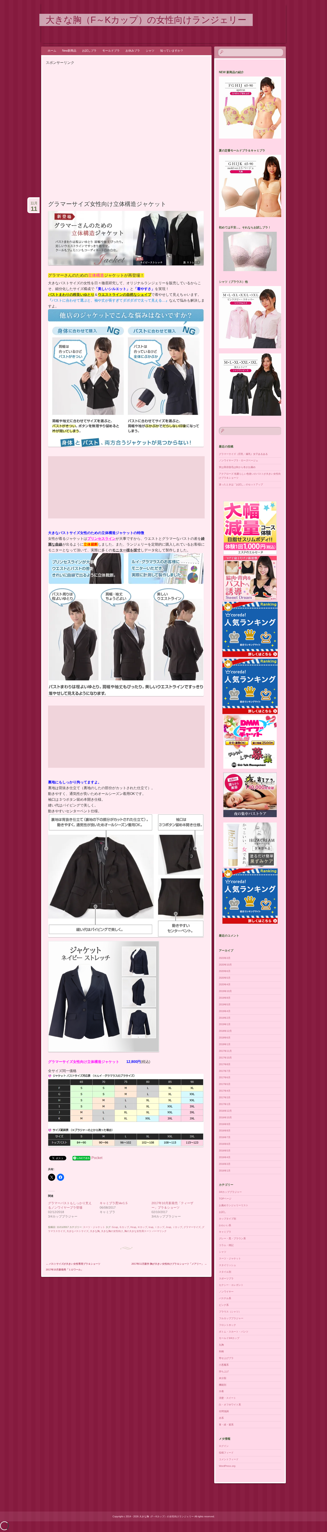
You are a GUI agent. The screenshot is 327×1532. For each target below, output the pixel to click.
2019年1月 (224, 1024)
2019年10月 (225, 991)
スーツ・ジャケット (94, 1227)
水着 (221, 1391)
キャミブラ (225, 1231)
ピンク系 (224, 1305)
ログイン (224, 1446)
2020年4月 (224, 984)
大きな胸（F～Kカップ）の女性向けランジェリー (146, 20)
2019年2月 (224, 1017)
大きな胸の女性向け (112, 1231)
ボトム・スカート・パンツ (233, 1331)
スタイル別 (225, 1271)
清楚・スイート (227, 1398)
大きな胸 (95, 1231)
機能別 (222, 1384)
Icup (151, 1227)
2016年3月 (224, 1164)
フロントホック (227, 1325)
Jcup (168, 1227)
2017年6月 (224, 1077)
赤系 (221, 1418)
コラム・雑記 (226, 1245)
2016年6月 (224, 1144)
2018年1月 (224, 1044)
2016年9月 (224, 1124)
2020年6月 (224, 971)
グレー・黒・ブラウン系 (232, 1238)
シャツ (150, 50)
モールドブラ (111, 50)
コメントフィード (228, 1459)
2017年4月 (224, 1090)
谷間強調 (224, 1411)
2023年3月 (224, 958)
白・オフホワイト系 (230, 1404)
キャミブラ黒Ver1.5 (113, 1203)
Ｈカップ (142, 1227)
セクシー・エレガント (231, 1285)
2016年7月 (224, 1137)
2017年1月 (224, 1104)
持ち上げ (224, 1371)
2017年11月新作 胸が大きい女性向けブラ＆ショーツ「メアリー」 (169, 1263)
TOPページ (225, 1198)
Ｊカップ (177, 1227)
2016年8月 (224, 1130)
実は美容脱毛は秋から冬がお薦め (237, 467)
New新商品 (69, 50)
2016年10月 (225, 1117)
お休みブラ (132, 50)
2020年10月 (225, 964)
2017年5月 (224, 1084)
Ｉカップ (159, 1227)
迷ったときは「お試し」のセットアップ (241, 484)
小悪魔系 (224, 1364)
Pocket (96, 1158)
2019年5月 (224, 1004)
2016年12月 (225, 1110)
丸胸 (221, 1344)
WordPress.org (227, 1466)
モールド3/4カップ (229, 1338)
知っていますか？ (171, 50)
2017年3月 (224, 1097)
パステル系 (225, 1298)
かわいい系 (225, 1225)
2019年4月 (224, 1011)
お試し (222, 1212)
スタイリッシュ (227, 1265)
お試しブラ (89, 50)
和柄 (221, 1351)
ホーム (52, 50)
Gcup (115, 1227)
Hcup (133, 1227)
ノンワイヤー (226, 1291)
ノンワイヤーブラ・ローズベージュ (238, 460)
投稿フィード (226, 1452)
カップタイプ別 (227, 1218)
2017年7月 (224, 1071)
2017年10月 (225, 1057)
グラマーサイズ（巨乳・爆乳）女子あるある (243, 454)
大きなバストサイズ (78, 1231)
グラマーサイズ (192, 1227)
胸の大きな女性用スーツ (137, 1231)
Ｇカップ (124, 1227)
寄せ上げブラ (226, 1358)
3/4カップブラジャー (230, 1192)
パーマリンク (159, 1231)
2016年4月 (224, 1157)
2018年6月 (224, 1037)
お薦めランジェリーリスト (233, 1205)
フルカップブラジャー (231, 1318)
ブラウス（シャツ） (230, 1311)
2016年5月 (224, 1150)
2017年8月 (224, 1064)
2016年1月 (224, 1170)
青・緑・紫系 (226, 1424)
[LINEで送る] (81, 1158)
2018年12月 (225, 1031)
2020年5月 (224, 977)
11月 (34, 205)
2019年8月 (224, 997)
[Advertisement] (83, 97)
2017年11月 (225, 1051)
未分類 (222, 1378)
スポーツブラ (226, 1278)
